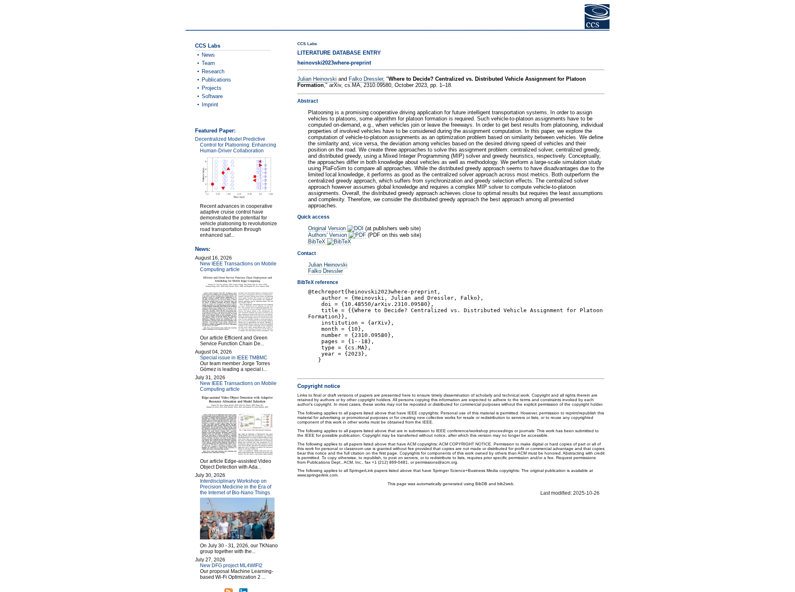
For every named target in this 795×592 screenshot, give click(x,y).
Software (212, 96)
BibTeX (317, 241)
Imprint (210, 104)
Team (208, 63)
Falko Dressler (366, 79)
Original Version (327, 228)
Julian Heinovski (317, 79)
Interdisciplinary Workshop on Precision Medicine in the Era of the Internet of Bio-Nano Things (235, 487)
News (208, 55)
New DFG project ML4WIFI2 (231, 565)
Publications (216, 80)
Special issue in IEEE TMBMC (233, 358)
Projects (212, 88)
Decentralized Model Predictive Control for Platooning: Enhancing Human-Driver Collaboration (235, 145)
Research (213, 71)
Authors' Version (328, 235)
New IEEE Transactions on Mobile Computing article (238, 266)
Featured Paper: (215, 131)
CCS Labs (307, 43)
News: (202, 249)
